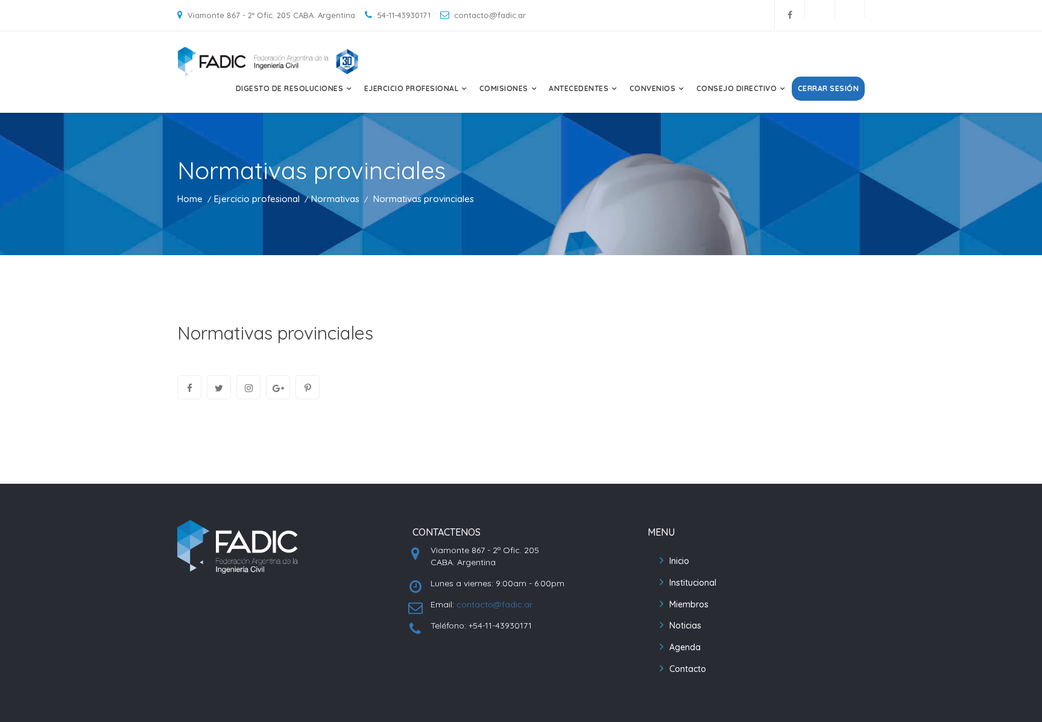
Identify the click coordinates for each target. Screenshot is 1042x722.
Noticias (685, 625)
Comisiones (503, 88)
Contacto (687, 668)
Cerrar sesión (828, 88)
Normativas (335, 198)
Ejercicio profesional (257, 198)
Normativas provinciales (275, 332)
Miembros (689, 604)
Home (190, 198)
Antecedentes (578, 88)
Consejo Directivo (736, 88)
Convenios (653, 88)
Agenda (685, 647)
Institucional (692, 582)
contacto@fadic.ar (494, 604)
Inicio (679, 561)
